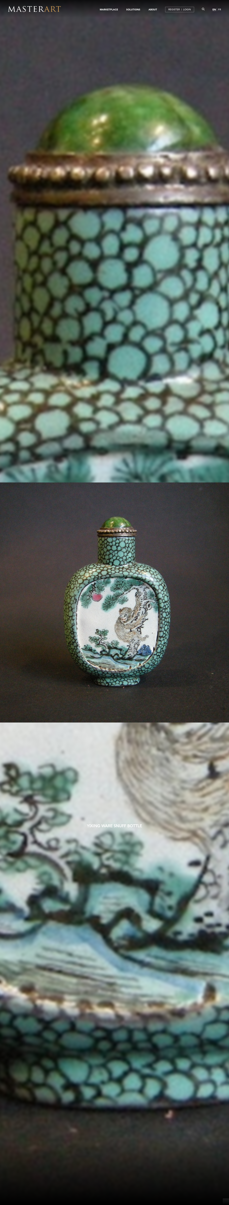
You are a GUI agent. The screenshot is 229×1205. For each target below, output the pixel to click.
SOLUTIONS (133, 9)
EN (214, 9)
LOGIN (187, 9)
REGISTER (174, 9)
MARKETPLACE (109, 9)
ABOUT (152, 9)
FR (219, 9)
